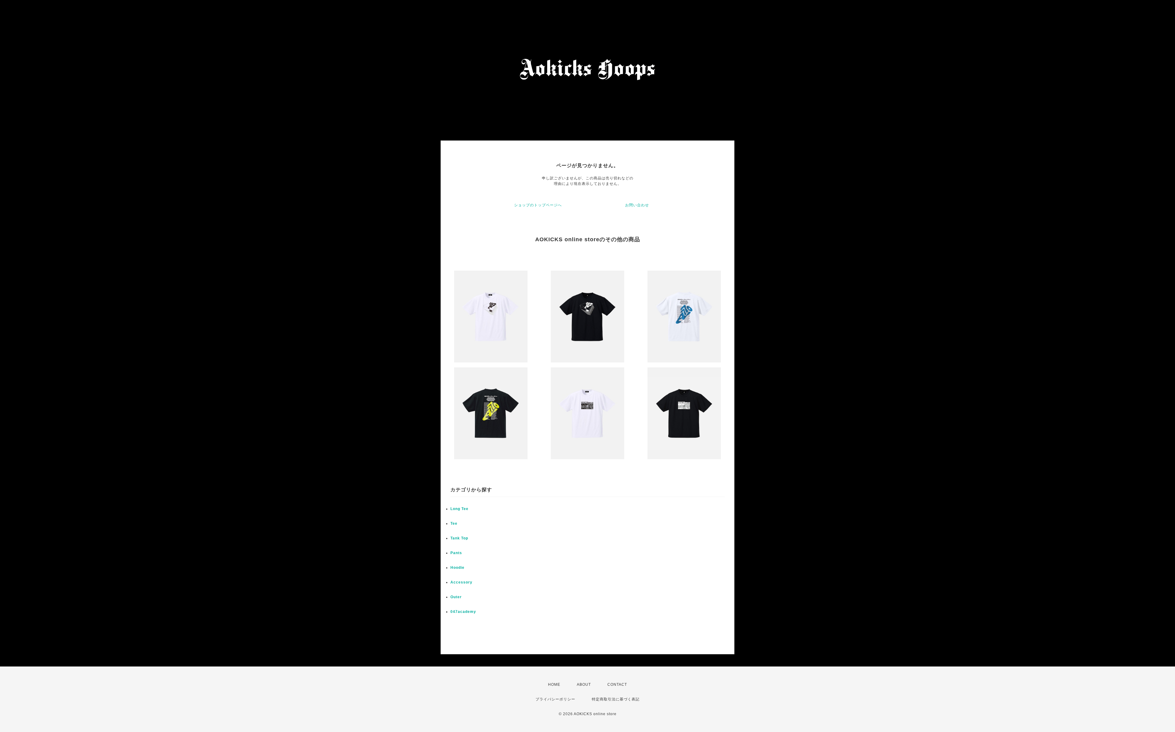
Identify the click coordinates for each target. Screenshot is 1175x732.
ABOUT (584, 684)
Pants (456, 553)
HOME (554, 684)
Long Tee (459, 509)
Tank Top (459, 538)
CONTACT (617, 684)
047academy (463, 612)
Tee (453, 523)
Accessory (461, 582)
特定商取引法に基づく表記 (616, 699)
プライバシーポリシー (555, 699)
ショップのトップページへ (538, 205)
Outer (456, 597)
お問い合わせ (637, 205)
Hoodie (457, 567)
